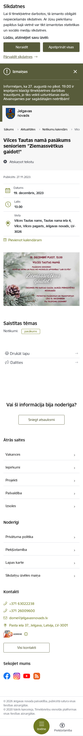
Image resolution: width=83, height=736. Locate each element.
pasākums (30, 331)
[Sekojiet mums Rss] (36, 676)
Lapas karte (15, 562)
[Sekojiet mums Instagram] (16, 676)
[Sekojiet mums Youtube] (26, 675)
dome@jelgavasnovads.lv (28, 618)
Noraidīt (22, 47)
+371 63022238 (21, 603)
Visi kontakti (26, 647)
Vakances (13, 454)
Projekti (11, 480)
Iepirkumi (13, 467)
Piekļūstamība (16, 549)
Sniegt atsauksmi (41, 419)
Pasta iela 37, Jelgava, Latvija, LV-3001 (38, 625)
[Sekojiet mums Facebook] (6, 676)
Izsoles (11, 506)
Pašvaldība (14, 493)
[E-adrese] (12, 634)
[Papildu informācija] (26, 634)
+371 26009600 (22, 611)
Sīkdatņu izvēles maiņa (23, 575)
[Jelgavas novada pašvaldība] (38, 119)
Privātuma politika (19, 537)
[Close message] (75, 71)
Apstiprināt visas (61, 47)
